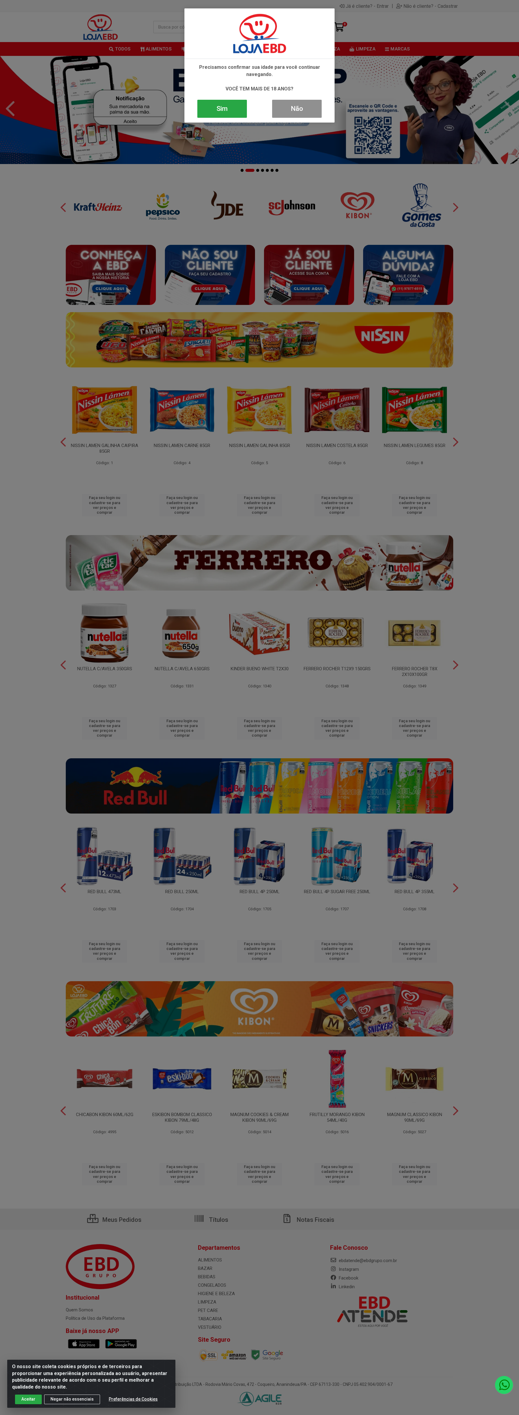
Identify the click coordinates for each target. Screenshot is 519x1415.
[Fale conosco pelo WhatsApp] (504, 1385)
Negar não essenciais (72, 1399)
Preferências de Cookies (133, 1399)
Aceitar (28, 1399)
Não (297, 108)
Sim (222, 108)
